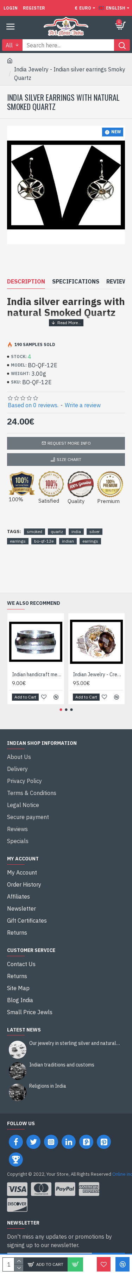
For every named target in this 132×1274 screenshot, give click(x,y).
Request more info (69, 443)
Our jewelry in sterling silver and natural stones (74, 1043)
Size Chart (69, 459)
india (76, 531)
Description (26, 281)
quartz (57, 531)
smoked (34, 531)
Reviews (118, 281)
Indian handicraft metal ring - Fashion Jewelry (37, 674)
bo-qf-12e (44, 541)
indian (68, 541)
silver (94, 531)
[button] (60, 709)
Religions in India (47, 1086)
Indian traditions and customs (61, 1065)
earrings (18, 541)
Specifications (75, 281)
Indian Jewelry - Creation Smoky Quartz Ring (98, 674)
